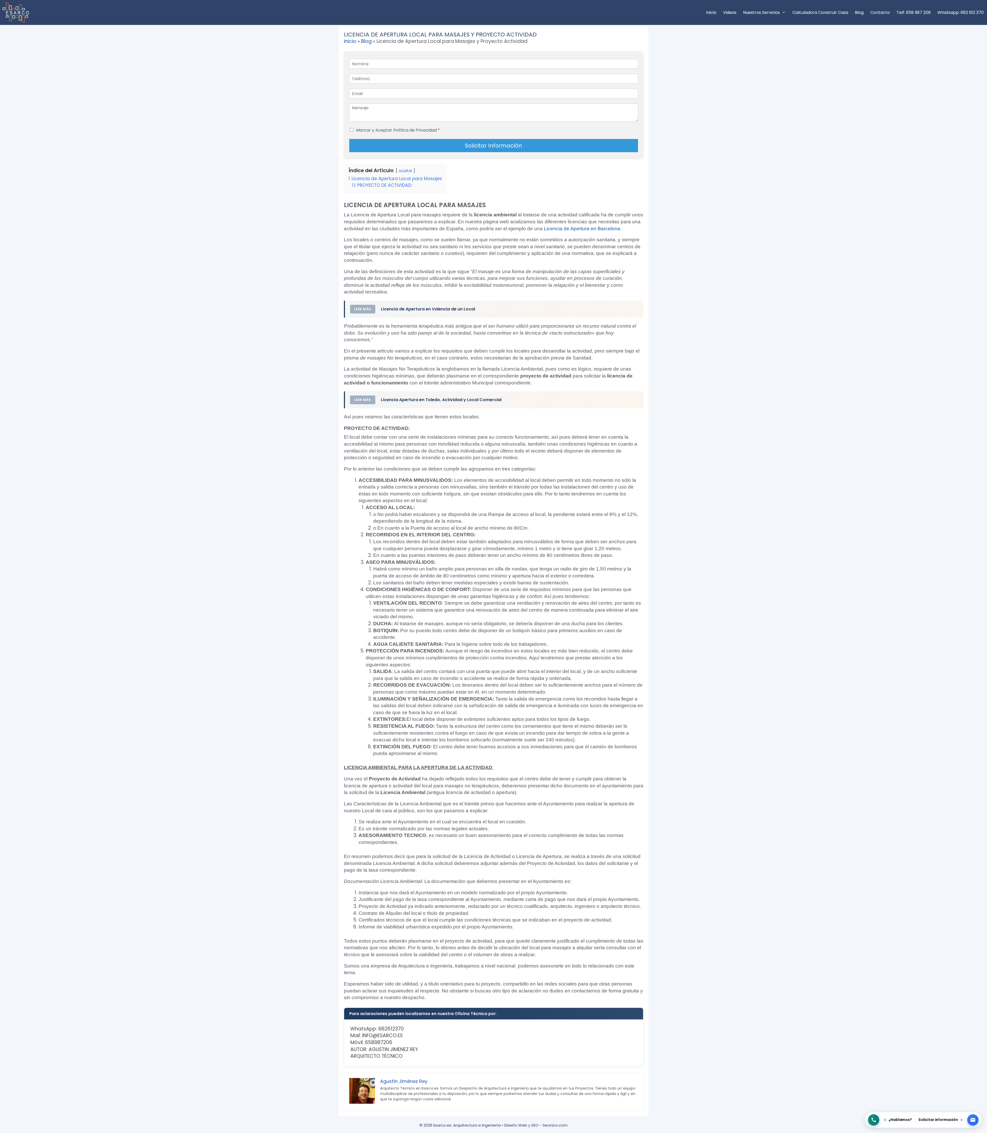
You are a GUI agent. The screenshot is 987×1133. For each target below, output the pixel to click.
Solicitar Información (493, 145)
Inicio (711, 12)
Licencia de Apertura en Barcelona (582, 228)
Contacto (880, 12)
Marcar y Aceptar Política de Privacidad (398, 130)
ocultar (405, 170)
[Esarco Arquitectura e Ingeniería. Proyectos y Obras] (17, 12)
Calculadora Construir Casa (820, 12)
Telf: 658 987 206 (914, 12)
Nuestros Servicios (761, 12)
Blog (859, 12)
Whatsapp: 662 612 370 (960, 12)
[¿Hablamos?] (873, 1119)
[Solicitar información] (973, 1119)
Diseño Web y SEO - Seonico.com (536, 1125)
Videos (729, 12)
